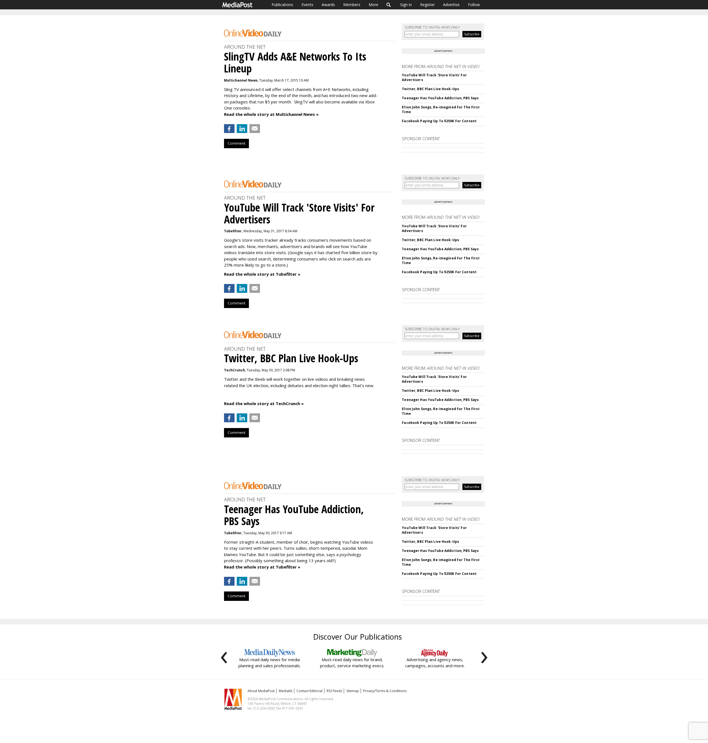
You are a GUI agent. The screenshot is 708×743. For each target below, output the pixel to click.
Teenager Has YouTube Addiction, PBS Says (440, 98)
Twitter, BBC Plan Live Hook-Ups (430, 89)
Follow (474, 4)
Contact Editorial (309, 691)
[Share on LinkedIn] (242, 128)
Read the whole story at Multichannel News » (271, 114)
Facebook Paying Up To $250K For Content (439, 121)
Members (351, 4)
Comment (236, 143)
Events (307, 4)
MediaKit (285, 691)
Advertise (451, 4)
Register (427, 4)
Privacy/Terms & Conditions (385, 691)
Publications (282, 4)
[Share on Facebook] (229, 128)
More (373, 4)
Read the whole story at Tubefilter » (262, 274)
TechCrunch (234, 370)
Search (388, 4)
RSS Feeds (334, 691)
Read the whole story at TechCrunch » (264, 403)
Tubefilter (233, 231)
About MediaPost (261, 691)
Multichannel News (241, 80)
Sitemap (352, 691)
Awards (328, 4)
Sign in (406, 4)
